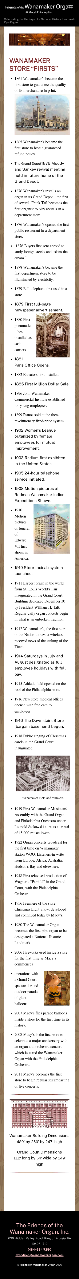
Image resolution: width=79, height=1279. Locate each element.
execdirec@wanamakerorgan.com (40, 1255)
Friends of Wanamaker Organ (37, 1264)
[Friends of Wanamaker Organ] (38, 14)
